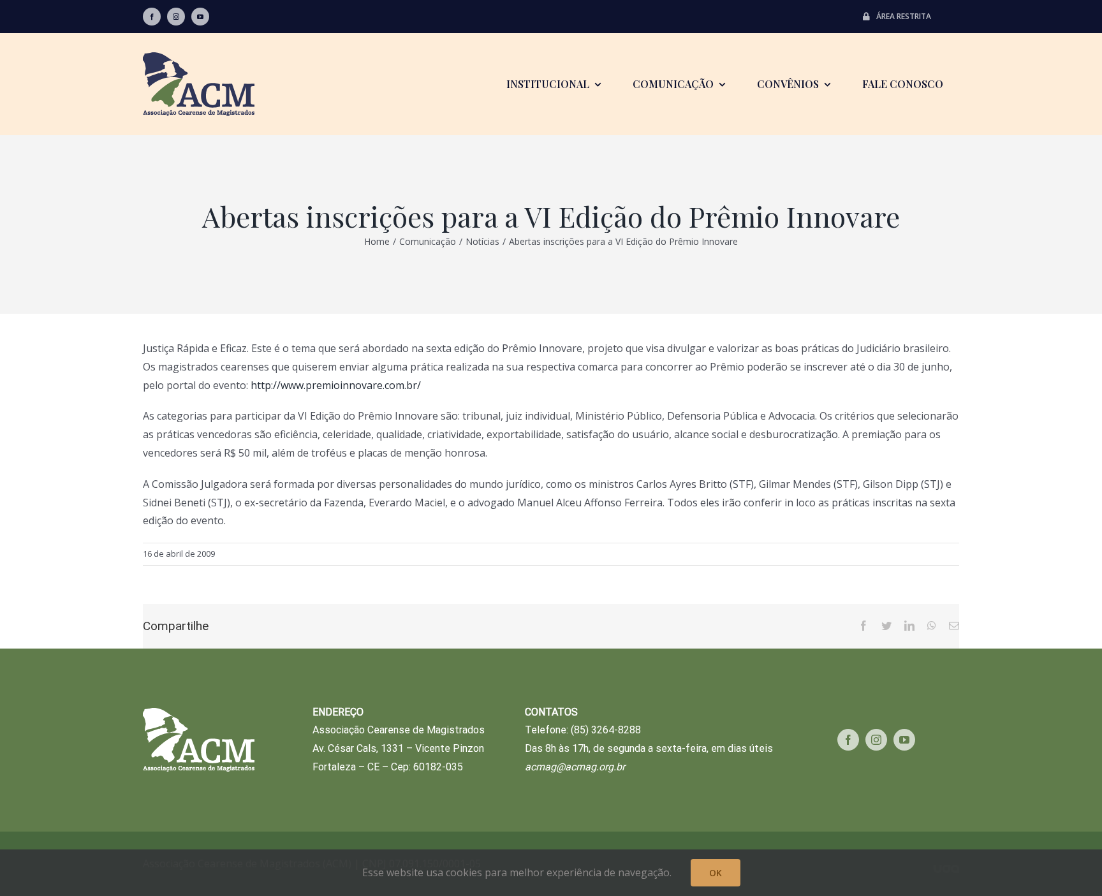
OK (715, 873)
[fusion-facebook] (152, 17)
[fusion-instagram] (176, 17)
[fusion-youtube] (200, 17)
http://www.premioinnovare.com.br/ (336, 385)
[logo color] (198, 57)
